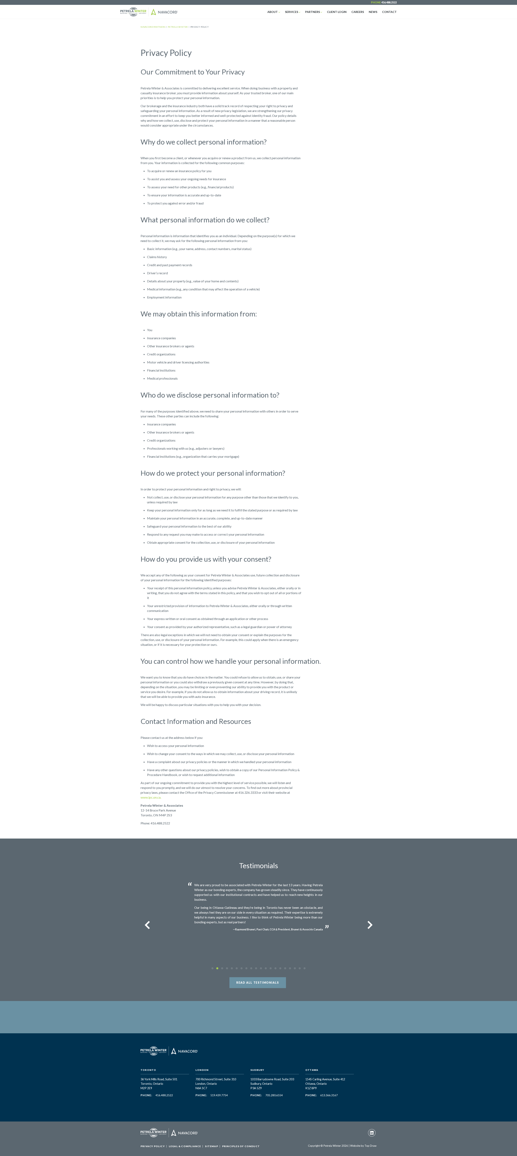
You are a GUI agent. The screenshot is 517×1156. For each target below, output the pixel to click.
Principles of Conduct (241, 1146)
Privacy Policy (153, 1146)
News (373, 12)
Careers (357, 12)
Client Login (337, 12)
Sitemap (211, 1146)
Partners (312, 12)
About (272, 12)
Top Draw (370, 1145)
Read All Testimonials (257, 982)
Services (291, 12)
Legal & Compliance (185, 1146)
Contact (389, 12)
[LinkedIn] (372, 1133)
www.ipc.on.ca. (151, 797)
